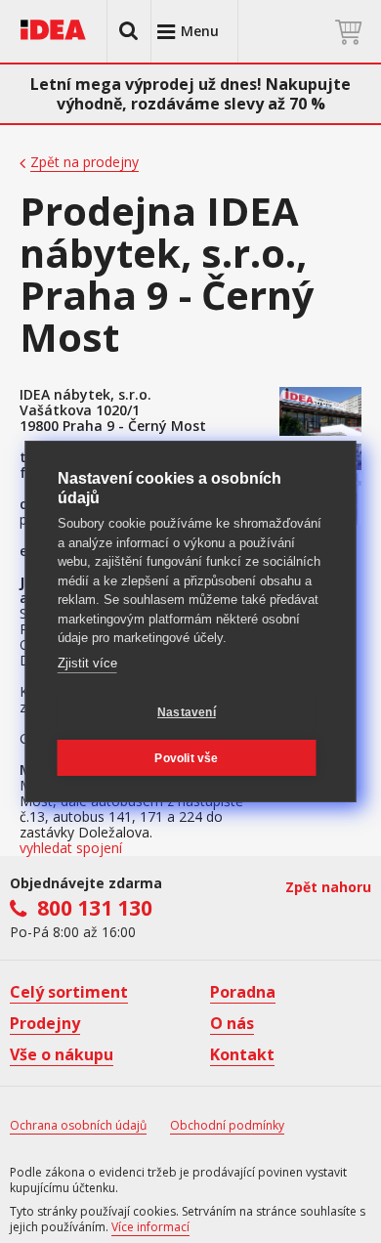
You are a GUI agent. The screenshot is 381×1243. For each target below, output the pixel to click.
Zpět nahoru (328, 887)
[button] (128, 31)
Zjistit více (87, 663)
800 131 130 (94, 908)
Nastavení (186, 712)
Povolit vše (186, 758)
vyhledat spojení (71, 848)
